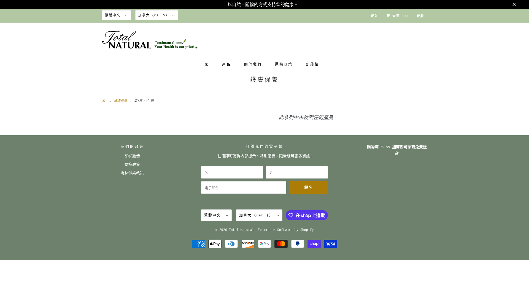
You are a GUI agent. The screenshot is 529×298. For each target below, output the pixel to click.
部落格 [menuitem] (312, 64)
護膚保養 (264, 79)
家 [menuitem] (206, 64)
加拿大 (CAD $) (154, 15)
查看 (420, 16)
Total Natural (241, 230)
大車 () (399, 16)
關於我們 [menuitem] (253, 64)
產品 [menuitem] (226, 64)
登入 (374, 16)
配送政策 (132, 156)
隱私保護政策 (132, 173)
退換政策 (132, 165)
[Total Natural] (264, 41)
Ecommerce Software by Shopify (286, 230)
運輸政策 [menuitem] (284, 64)
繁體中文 (114, 15)
